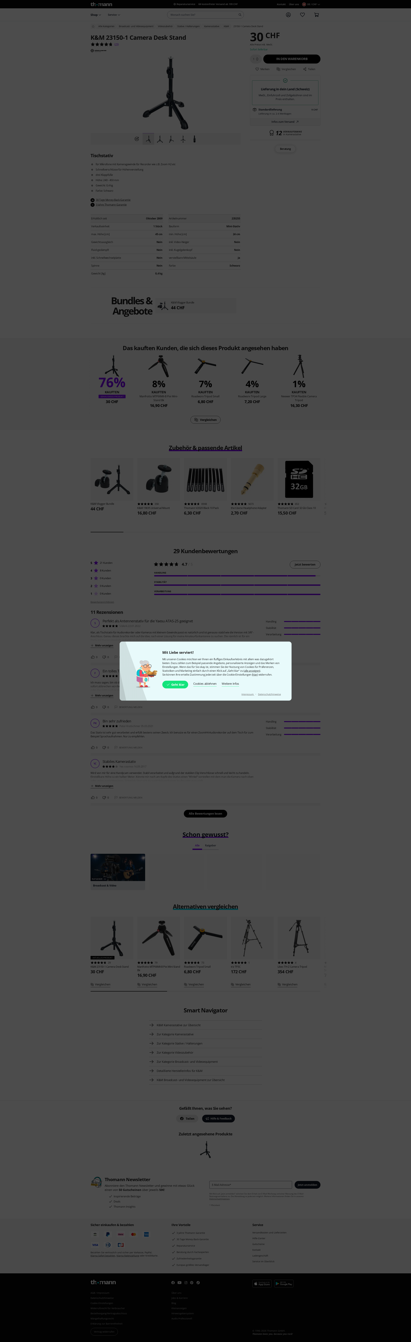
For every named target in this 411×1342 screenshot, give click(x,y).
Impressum (247, 694)
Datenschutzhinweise (269, 694)
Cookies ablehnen (205, 684)
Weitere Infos (230, 684)
